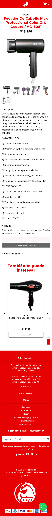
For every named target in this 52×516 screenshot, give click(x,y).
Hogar (26, 414)
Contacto (26, 407)
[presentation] (4, 61)
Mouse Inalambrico (26, 421)
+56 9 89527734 (26, 393)
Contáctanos (26, 239)
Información (26, 410)
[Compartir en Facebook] (16, 253)
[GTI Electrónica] (26, 4)
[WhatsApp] (36, 454)
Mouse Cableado (26, 424)
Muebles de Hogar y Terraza (26, 417)
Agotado (6, 225)
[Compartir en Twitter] (19, 253)
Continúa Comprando (26, 245)
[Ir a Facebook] (27, 454)
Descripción (8, 109)
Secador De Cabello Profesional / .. (26, 319)
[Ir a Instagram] (31, 454)
